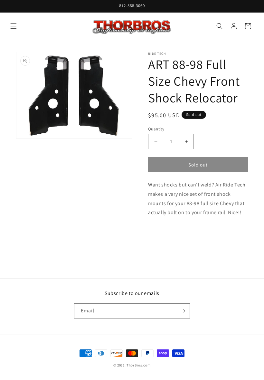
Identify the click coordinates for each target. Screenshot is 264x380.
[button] (13, 26)
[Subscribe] (182, 310)
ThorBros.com (138, 365)
